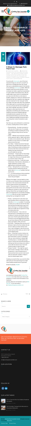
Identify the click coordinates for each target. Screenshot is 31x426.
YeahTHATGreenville (17, 78)
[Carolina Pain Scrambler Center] (15, 11)
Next (27, 294)
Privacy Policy (12, 423)
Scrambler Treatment (24, 77)
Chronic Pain (14, 72)
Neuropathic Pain (21, 72)
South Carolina (9, 78)
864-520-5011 (24, 3)
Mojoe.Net (9, 420)
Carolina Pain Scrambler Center (12, 419)
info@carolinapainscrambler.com (17, 5)
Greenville (8, 76)
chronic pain (16, 81)
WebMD (18, 264)
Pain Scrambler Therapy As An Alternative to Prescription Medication (17, 407)
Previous (5, 294)
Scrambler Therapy (15, 77)
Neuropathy (21, 76)
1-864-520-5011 (5, 357)
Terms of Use (4, 423)
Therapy (8, 73)
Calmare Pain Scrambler (18, 73)
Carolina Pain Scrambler (13, 70)
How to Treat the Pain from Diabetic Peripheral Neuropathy (17, 400)
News (26, 72)
